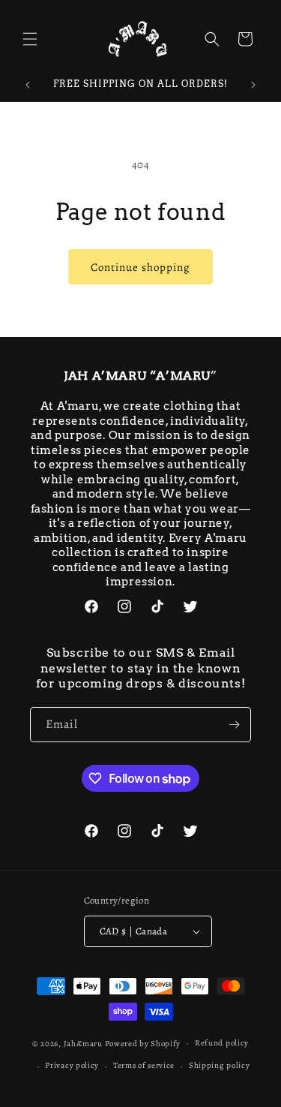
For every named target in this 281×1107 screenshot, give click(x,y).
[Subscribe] (233, 724)
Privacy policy (72, 1065)
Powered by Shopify (143, 1042)
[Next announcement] (253, 84)
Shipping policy (219, 1065)
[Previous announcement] (27, 84)
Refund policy (222, 1042)
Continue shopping (140, 267)
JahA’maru (83, 1042)
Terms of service (144, 1065)
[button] (29, 39)
